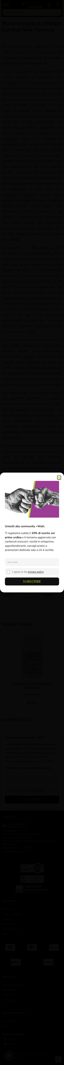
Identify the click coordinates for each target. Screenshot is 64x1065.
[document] (32, 532)
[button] (59, 477)
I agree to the (28, 571)
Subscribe (32, 581)
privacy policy (36, 571)
